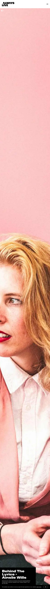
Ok (45, 586)
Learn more (38, 586)
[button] (47, 4)
